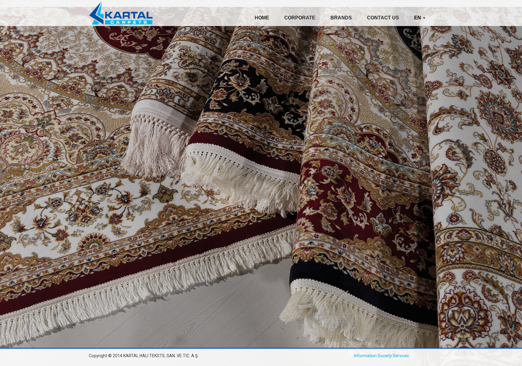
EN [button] (418, 17)
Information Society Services (381, 355)
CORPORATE (299, 17)
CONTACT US (383, 17)
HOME (262, 17)
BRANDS (341, 17)
